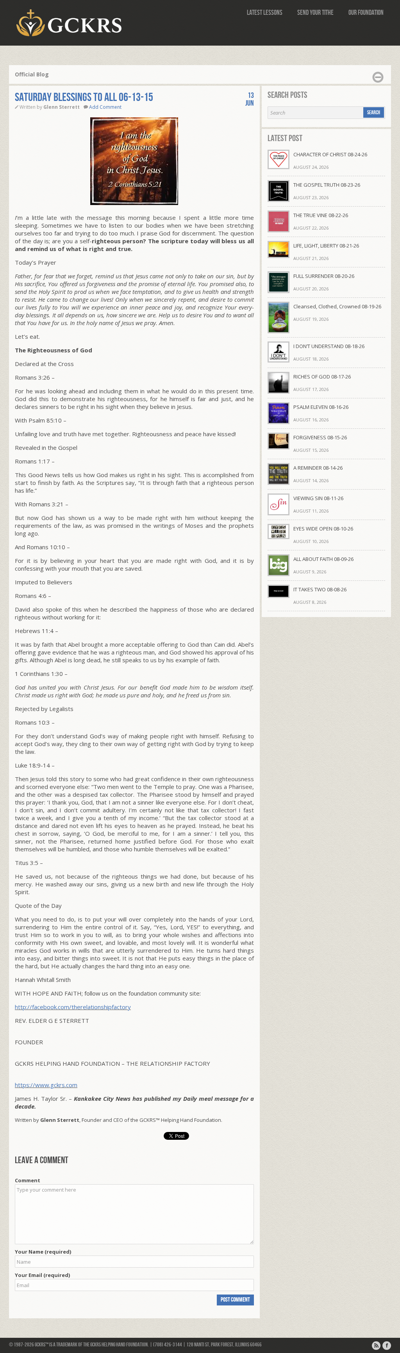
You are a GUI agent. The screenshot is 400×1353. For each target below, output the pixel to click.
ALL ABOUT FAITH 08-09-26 (323, 558)
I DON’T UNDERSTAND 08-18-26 (328, 346)
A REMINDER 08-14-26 (318, 467)
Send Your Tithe (315, 13)
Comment (27, 1180)
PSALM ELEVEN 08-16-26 (320, 406)
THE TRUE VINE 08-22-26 (320, 215)
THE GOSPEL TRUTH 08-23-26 (326, 184)
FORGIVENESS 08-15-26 (320, 437)
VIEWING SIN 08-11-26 (318, 498)
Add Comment (105, 107)
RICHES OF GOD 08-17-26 (322, 376)
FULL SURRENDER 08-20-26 (323, 275)
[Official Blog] (376, 1345)
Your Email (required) (42, 1275)
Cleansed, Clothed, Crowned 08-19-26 (337, 306)
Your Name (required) (43, 1251)
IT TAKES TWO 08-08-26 (319, 589)
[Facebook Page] (386, 1345)
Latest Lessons (264, 13)
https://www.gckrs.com (46, 1085)
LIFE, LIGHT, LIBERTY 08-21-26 (326, 245)
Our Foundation (366, 13)
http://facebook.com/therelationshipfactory (73, 1007)
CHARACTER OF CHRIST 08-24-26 (330, 154)
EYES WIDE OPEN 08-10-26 (323, 528)
